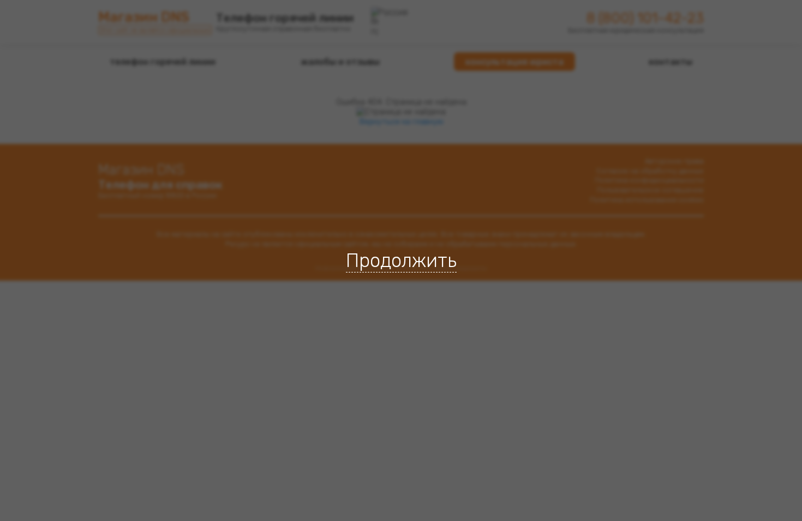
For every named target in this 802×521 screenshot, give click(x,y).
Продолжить (401, 260)
